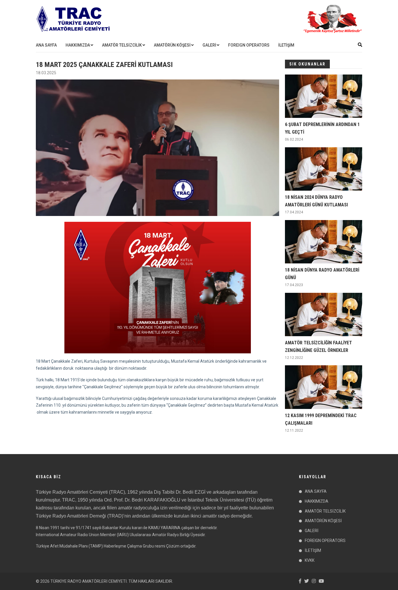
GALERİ (209, 45)
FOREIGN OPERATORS (249, 45)
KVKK (309, 560)
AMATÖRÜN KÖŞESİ (172, 45)
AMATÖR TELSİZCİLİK (122, 45)
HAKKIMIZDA (78, 45)
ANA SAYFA (46, 45)
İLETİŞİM (286, 45)
